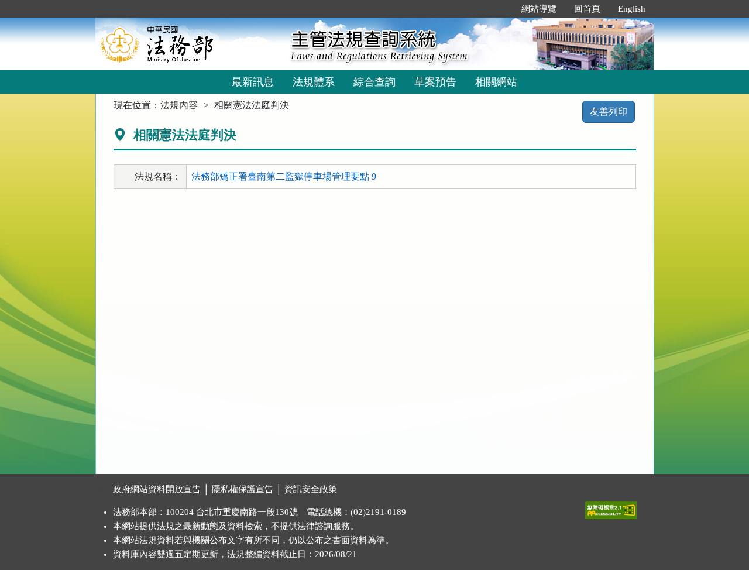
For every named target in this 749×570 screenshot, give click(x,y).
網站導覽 (538, 8)
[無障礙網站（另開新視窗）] (611, 507)
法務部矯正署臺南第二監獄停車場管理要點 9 (283, 176)
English (631, 8)
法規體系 (314, 82)
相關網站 (496, 82)
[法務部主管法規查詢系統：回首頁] (189, 43)
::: (500, 8)
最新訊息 (253, 82)
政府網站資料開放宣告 (157, 489)
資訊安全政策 (310, 489)
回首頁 (587, 8)
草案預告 (435, 82)
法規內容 (179, 105)
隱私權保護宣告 (242, 489)
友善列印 (608, 111)
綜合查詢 (374, 82)
